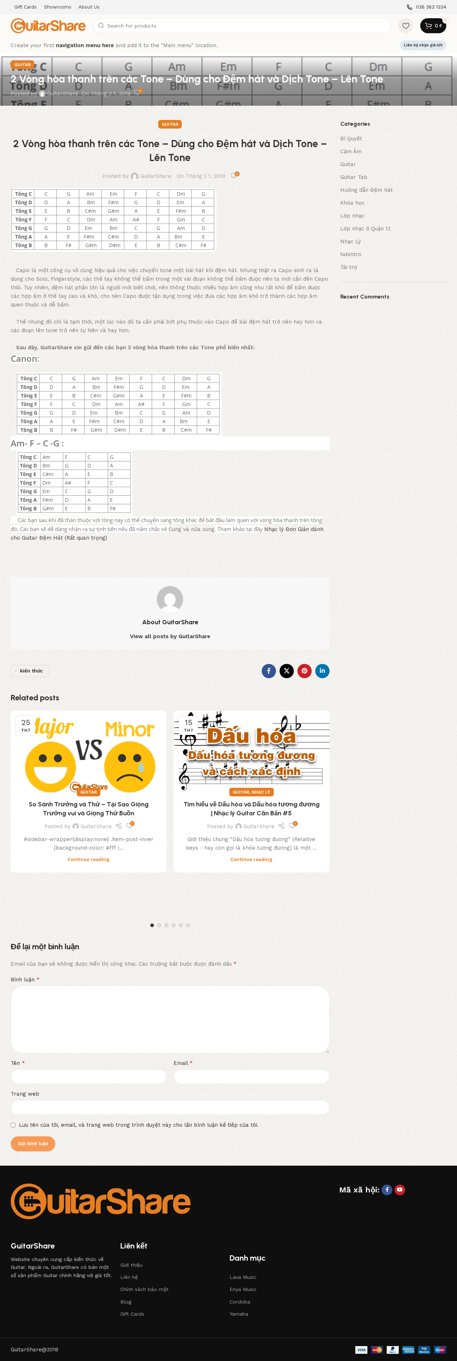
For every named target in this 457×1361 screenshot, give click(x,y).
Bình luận (25, 979)
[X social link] (287, 671)
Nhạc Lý (261, 792)
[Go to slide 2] (159, 925)
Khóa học (352, 203)
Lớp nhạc (352, 215)
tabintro (350, 254)
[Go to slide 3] (166, 925)
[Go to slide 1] (152, 925)
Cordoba (240, 1302)
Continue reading (88, 859)
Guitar (22, 64)
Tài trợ (348, 267)
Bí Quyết (351, 138)
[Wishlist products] (406, 26)
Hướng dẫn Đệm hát (366, 190)
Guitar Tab (353, 177)
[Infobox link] (426, 7)
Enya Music (243, 1289)
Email (183, 1063)
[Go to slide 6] (188, 925)
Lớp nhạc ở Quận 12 (365, 228)
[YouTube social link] (400, 1190)
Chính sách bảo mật (144, 1289)
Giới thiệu (131, 1265)
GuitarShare (62, 93)
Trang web (25, 1094)
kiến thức (31, 671)
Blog (125, 1302)
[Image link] (101, 1201)
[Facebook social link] (269, 671)
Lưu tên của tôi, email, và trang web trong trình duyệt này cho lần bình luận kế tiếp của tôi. (138, 1125)
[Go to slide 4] (173, 925)
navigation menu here (85, 45)
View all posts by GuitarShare (170, 636)
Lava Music (243, 1277)
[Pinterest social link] (304, 671)
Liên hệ (129, 1277)
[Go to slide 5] (180, 925)
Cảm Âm (351, 151)
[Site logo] (48, 25)
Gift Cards (132, 1314)
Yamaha (239, 1314)
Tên (18, 1063)
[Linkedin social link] (322, 671)
